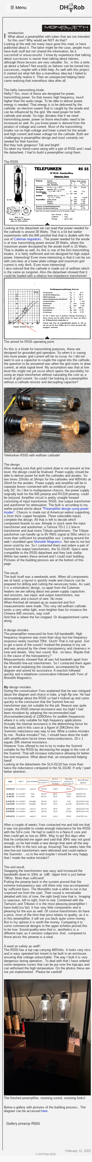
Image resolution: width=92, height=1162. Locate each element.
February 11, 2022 (78, 1151)
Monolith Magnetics (48, 542)
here (44, 1111)
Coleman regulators (28, 239)
